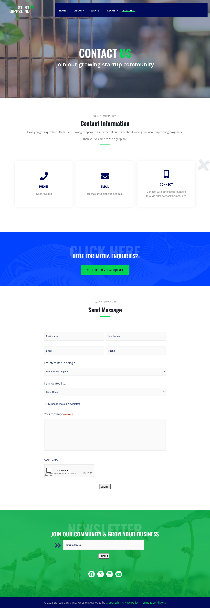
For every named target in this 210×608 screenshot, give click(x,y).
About (78, 10)
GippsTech (112, 602)
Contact (128, 10)
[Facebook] (91, 574)
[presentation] (69, 470)
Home (62, 10)
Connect (166, 184)
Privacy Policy (130, 602)
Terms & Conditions (153, 602)
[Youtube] (118, 574)
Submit (105, 486)
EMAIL (105, 187)
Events (95, 10)
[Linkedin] (109, 574)
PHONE (43, 187)
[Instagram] (100, 574)
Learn (111, 10)
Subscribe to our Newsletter (64, 403)
